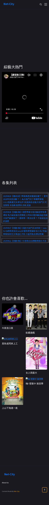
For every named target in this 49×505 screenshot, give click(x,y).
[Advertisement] (24, 39)
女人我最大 (31, 372)
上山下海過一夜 (10, 408)
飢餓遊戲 (30, 332)
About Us (5, 482)
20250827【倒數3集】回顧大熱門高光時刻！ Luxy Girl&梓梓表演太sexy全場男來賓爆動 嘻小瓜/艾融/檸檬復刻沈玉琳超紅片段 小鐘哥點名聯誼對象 (25, 231)
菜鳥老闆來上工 (10, 343)
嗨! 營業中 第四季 (34, 383)
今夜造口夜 (7, 328)
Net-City (16, 491)
